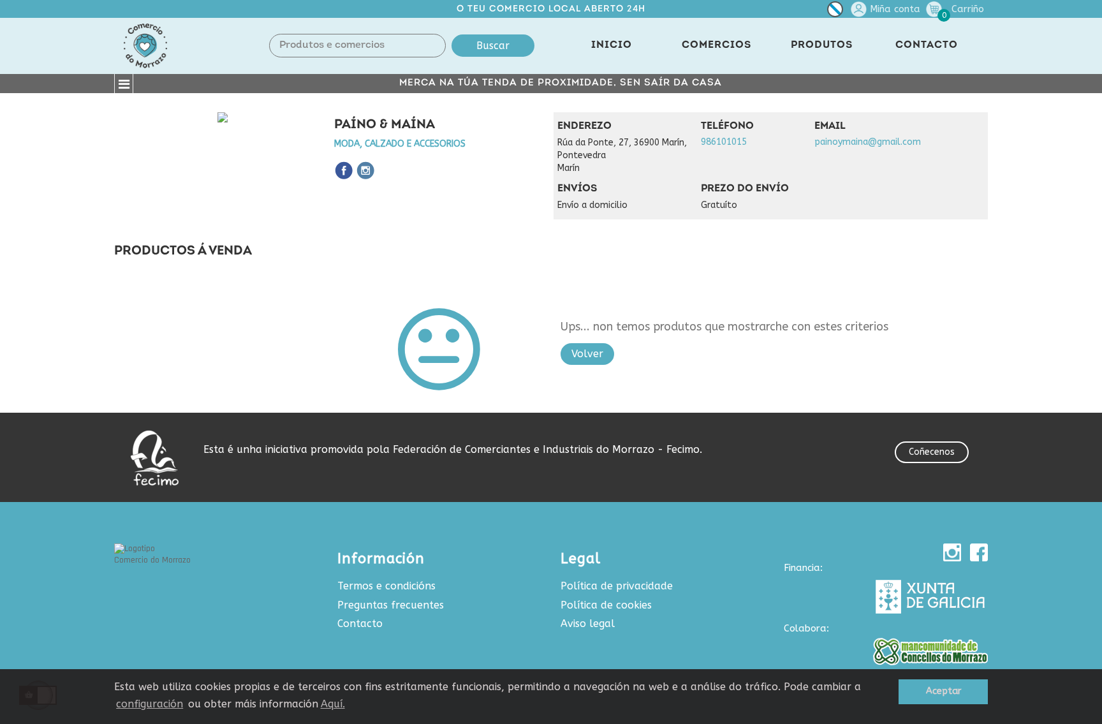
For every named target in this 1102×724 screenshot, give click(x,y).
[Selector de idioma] (835, 11)
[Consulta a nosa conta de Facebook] (979, 552)
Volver (587, 354)
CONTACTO (926, 45)
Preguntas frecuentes (390, 605)
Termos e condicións (386, 586)
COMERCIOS (716, 45)
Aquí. (333, 704)
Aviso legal (588, 623)
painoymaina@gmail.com (867, 142)
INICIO (611, 45)
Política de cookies (606, 605)
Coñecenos (932, 452)
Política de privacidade (617, 586)
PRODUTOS (822, 45)
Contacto (360, 623)
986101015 (724, 142)
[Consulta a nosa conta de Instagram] (952, 552)
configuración (149, 704)
